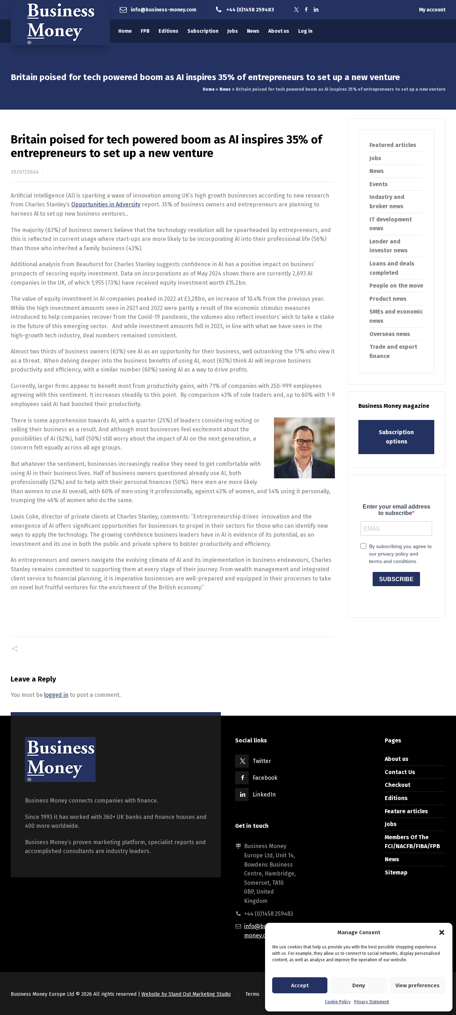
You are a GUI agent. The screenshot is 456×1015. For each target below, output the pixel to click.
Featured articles (392, 145)
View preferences (417, 985)
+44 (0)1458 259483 (250, 9)
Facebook (265, 777)
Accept (300, 985)
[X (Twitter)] (296, 10)
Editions (396, 798)
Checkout (397, 785)
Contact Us (400, 772)
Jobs (375, 158)
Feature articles (406, 811)
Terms (252, 994)
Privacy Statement (371, 1001)
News (225, 89)
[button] (441, 932)
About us (396, 759)
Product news (387, 298)
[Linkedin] (316, 10)
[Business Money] (60, 22)
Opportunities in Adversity (105, 204)
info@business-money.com (163, 9)
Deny (358, 985)
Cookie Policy (338, 1001)
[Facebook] (306, 10)
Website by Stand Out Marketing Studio (186, 994)
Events (378, 184)
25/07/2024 (25, 172)
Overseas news (389, 334)
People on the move (396, 285)
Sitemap (396, 872)
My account (432, 10)
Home (208, 89)
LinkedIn (264, 794)
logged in (56, 694)
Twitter (262, 761)
